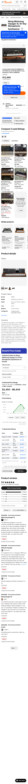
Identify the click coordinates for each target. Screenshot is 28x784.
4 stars (3, 494)
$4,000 (22, 444)
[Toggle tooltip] (16, 39)
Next (13, 648)
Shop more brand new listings (13, 113)
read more (24, 564)
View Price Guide (7, 471)
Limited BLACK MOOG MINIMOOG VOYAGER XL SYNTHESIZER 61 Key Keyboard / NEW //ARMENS (13, 70)
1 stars (3, 501)
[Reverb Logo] (8, 2)
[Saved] (21, 2)
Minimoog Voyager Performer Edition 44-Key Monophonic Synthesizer (19, 239)
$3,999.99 (23, 454)
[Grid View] (2, 136)
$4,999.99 (23, 458)
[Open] (24, 367)
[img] (19, 105)
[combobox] (12, 368)
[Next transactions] (25, 462)
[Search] (25, 6)
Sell (17, 1)
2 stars (3, 499)
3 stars (3, 496)
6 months (11, 417)
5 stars (3, 492)
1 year (17, 417)
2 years (23, 417)
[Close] (18, 86)
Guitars (14, 9)
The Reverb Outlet (6, 9)
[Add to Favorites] (22, 28)
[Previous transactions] (22, 462)
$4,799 (22, 437)
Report (4, 539)
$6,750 (22, 447)
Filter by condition (7, 374)
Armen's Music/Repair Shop (9, 105)
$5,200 (22, 450)
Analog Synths (15, 311)
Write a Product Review (14, 488)
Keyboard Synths (16, 312)
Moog (12, 296)
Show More (4, 315)
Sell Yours (20, 471)
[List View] (5, 136)
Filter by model (6, 364)
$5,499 (22, 440)
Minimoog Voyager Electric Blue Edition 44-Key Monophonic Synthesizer (6, 239)
